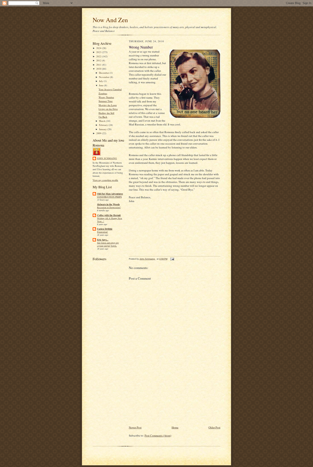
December (104, 72)
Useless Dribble (104, 229)
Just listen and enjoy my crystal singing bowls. (108, 244)
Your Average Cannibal (110, 89)
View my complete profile (105, 180)
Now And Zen (110, 20)
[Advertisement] (161, 395)
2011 (99, 64)
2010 (99, 68)
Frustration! (102, 231)
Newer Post (135, 427)
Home (175, 427)
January (103, 129)
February (104, 124)
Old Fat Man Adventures (110, 193)
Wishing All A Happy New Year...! (109, 220)
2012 (99, 60)
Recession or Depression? (109, 207)
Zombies (103, 93)
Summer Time (106, 101)
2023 (99, 52)
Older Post (214, 427)
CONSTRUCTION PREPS (109, 196)
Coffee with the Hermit (109, 215)
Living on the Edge (108, 109)
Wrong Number (106, 97)
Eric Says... (102, 239)
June (101, 85)
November (104, 77)
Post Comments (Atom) (158, 435)
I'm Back (103, 116)
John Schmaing (107, 158)
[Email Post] (172, 259)
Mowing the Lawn (108, 105)
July (101, 81)
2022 (99, 56)
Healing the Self (106, 113)
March (102, 120)
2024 (99, 48)
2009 (99, 133)
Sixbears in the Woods (108, 204)
